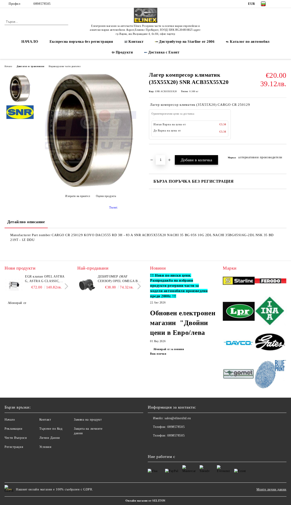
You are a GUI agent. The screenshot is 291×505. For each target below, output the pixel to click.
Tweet (113, 207)
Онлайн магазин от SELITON (145, 500)
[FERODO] (270, 281)
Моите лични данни (271, 489)
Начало (8, 66)
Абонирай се (17, 303)
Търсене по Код (51, 428)
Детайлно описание (26, 222)
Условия (45, 447)
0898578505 (42, 3)
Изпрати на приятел (77, 196)
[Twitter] (283, 3)
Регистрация (14, 447)
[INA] (270, 312)
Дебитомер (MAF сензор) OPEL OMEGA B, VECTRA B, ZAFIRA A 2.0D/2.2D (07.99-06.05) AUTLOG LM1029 (118, 279)
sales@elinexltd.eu (178, 418)
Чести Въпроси (16, 437)
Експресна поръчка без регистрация (81, 41)
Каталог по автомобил (249, 41)
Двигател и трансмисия (30, 66)
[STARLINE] (239, 281)
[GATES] (270, 343)
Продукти (124, 52)
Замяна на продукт (88, 419)
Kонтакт (135, 41)
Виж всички (158, 353)
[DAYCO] (239, 343)
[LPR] (239, 312)
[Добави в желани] (157, 152)
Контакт (45, 419)
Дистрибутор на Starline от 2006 (186, 41)
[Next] (65, 286)
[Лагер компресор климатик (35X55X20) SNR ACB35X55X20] (90, 186)
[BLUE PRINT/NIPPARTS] (270, 374)
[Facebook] (277, 3)
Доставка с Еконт (163, 52)
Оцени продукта (106, 196)
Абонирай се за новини (168, 349)
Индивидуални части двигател (64, 66)
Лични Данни (49, 437)
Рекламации (14, 428)
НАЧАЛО (29, 41)
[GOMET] (239, 374)
